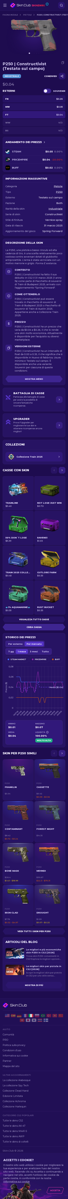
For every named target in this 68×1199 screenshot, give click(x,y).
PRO (5, 1039)
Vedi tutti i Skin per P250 (34, 931)
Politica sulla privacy (14, 1045)
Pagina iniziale (10, 15)
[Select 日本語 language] (28, 1020)
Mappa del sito (11, 1066)
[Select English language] (7, 1015)
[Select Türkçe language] (49, 1015)
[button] (18, 779)
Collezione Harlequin (14, 1106)
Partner (7, 1060)
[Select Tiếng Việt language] (55, 1015)
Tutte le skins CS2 (13, 1120)
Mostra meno (34, 379)
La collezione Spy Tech (16, 1085)
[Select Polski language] (37, 1015)
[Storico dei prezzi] (44, 142)
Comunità (8, 1034)
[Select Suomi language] (46, 1020)
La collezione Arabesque (17, 1080)
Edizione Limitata (13, 1096)
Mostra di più (34, 985)
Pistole (27, 15)
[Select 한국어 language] (34, 1020)
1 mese (22, 651)
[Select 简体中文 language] (61, 1015)
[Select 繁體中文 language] (22, 1020)
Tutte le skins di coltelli (15, 1141)
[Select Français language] (25, 1015)
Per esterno (15, 644)
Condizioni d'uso (12, 1050)
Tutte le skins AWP (13, 1136)
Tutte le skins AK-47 (14, 1125)
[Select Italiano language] (31, 1015)
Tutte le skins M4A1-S (15, 1131)
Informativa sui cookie (15, 1055)
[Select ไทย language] (40, 1020)
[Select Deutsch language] (19, 1015)
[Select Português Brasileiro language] (43, 1015)
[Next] (62, 470)
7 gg (11, 651)
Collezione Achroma (14, 1101)
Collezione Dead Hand (15, 1090)
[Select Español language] (13, 1015)
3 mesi (34, 651)
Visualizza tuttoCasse (34, 619)
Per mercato (34, 644)
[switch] (47, 91)
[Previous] (54, 470)
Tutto (45, 651)
